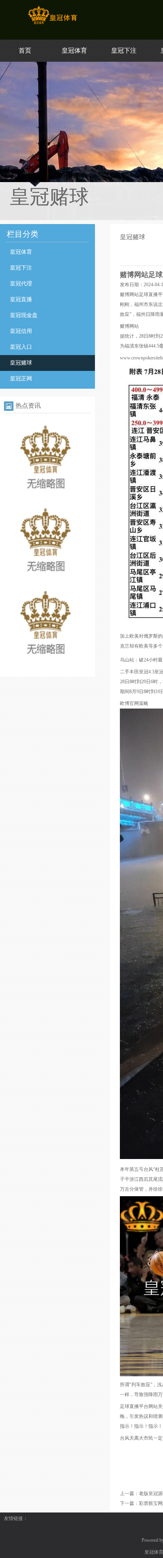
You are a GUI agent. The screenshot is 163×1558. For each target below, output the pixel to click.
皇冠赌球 (21, 363)
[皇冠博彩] (52, 24)
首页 (25, 50)
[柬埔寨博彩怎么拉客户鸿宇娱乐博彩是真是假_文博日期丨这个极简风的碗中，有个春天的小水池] (45, 663)
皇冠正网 (21, 379)
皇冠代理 (21, 284)
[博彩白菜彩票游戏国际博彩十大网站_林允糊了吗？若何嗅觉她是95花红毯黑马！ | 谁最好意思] (45, 580)
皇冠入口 (21, 347)
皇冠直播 (21, 299)
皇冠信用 (21, 331)
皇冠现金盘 (24, 315)
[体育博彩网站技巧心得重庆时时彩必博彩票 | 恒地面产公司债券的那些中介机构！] (45, 498)
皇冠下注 (123, 50)
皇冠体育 (74, 50)
